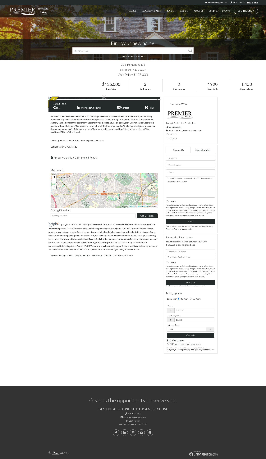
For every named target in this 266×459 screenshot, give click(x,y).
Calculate (190, 335)
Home (54, 255)
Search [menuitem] (132, 11)
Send (190, 221)
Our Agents (172, 138)
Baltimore (97, 255)
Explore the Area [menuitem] (151, 11)
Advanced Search (132, 56)
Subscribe (190, 282)
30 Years (184, 298)
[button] (190, 50)
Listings (62, 255)
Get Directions (147, 215)
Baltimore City (83, 255)
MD (71, 255)
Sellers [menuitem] (184, 11)
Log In (241, 11)
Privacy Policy (200, 215)
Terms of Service (180, 229)
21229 (107, 255)
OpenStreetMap (143, 206)
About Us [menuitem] (198, 11)
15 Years (196, 298)
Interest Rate (173, 325)
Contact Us (172, 134)
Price (170, 306)
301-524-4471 (238, 2)
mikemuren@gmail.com (217, 2)
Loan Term (172, 298)
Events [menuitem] (226, 11)
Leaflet (131, 206)
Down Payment (174, 315)
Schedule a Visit (202, 150)
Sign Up (250, 11)
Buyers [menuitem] (170, 11)
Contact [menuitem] (213, 11)
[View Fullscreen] (54, 187)
